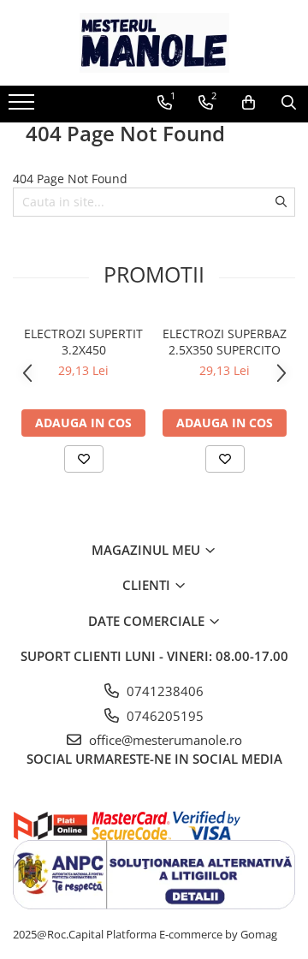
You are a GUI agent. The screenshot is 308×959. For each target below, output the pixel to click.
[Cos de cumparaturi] (248, 103)
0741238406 (163, 691)
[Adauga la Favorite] (84, 459)
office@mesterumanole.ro (164, 739)
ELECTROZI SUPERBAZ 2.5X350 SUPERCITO (225, 341)
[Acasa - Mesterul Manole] (154, 43)
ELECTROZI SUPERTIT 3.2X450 (83, 341)
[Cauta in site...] (289, 103)
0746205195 (163, 715)
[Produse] (23, 107)
